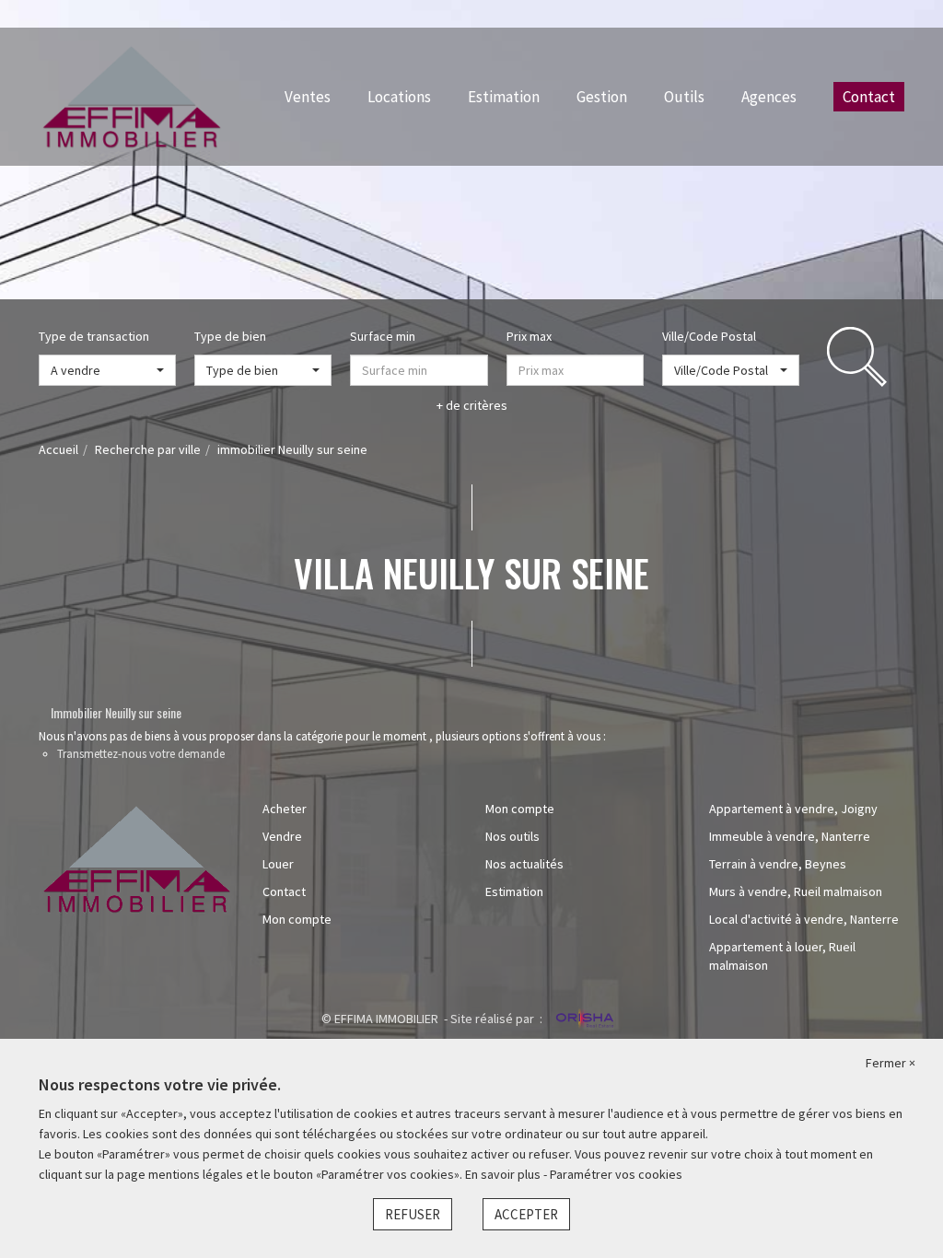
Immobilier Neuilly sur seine (116, 712)
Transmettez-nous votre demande (141, 754)
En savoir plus (504, 1174)
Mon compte (297, 919)
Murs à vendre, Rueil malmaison (795, 891)
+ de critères (472, 405)
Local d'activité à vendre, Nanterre (804, 919)
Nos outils (512, 836)
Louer (278, 864)
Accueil (58, 449)
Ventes (308, 97)
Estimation (504, 97)
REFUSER (412, 1214)
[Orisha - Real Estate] (583, 1019)
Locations (399, 97)
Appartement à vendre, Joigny (793, 808)
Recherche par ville (148, 449)
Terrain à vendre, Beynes (777, 864)
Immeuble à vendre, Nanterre (789, 836)
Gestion (601, 97)
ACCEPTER (526, 1214)
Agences (769, 97)
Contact (869, 97)
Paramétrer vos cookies (616, 1174)
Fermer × (890, 1062)
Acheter (284, 808)
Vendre (282, 836)
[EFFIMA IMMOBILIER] (132, 95)
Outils (684, 97)
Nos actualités (524, 864)
